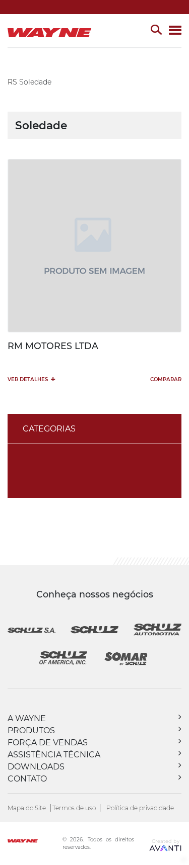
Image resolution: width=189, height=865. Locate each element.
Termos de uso (74, 808)
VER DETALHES (31, 379)
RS (12, 81)
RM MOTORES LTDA (53, 345)
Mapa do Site (27, 808)
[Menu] (175, 31)
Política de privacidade (140, 808)
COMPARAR (165, 379)
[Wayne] (34, 842)
